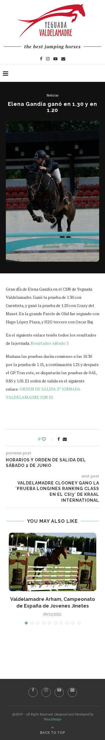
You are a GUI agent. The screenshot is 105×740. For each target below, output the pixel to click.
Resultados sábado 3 (49, 343)
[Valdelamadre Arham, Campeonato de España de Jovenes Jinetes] (52, 562)
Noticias (52, 95)
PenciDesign (53, 719)
